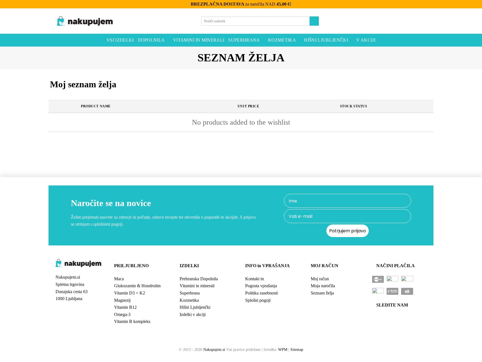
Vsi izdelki (120, 40)
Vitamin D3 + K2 (129, 293)
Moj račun (320, 278)
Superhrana (244, 40)
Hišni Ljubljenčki (326, 40)
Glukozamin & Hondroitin (137, 285)
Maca (119, 278)
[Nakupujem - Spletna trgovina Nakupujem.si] (85, 21)
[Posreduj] (314, 21)
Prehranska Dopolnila (199, 278)
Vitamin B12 (125, 307)
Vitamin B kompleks (132, 321)
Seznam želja (322, 293)
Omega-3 (122, 314)
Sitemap (296, 349)
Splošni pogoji (258, 300)
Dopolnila (151, 40)
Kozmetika (282, 40)
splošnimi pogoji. (108, 224)
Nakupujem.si (214, 349)
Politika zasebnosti (261, 293)
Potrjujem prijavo (347, 231)
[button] (410, 21)
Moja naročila (323, 285)
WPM (282, 349)
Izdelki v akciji (193, 314)
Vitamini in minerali (198, 40)
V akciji (365, 40)
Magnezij (122, 300)
